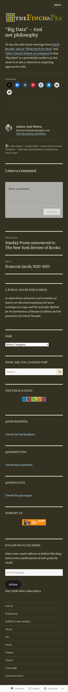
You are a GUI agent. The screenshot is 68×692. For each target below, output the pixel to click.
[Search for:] (30, 371)
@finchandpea (16, 421)
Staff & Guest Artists (17, 621)
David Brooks (35, 149)
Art (7, 637)
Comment (52, 211)
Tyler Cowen (11, 152)
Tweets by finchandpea (20, 434)
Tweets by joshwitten (18, 464)
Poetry (9, 652)
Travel (8, 660)
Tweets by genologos (18, 495)
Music (9, 629)
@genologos (15, 482)
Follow (13, 584)
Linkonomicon (50, 149)
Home (9, 605)
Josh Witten (16, 146)
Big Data (23, 149)
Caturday (11, 668)
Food (8, 644)
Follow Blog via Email (23, 545)
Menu (57, 5)
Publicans (11, 613)
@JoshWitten (15, 452)
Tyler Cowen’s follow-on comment (27, 53)
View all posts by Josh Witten (31, 133)
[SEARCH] (59, 371)
